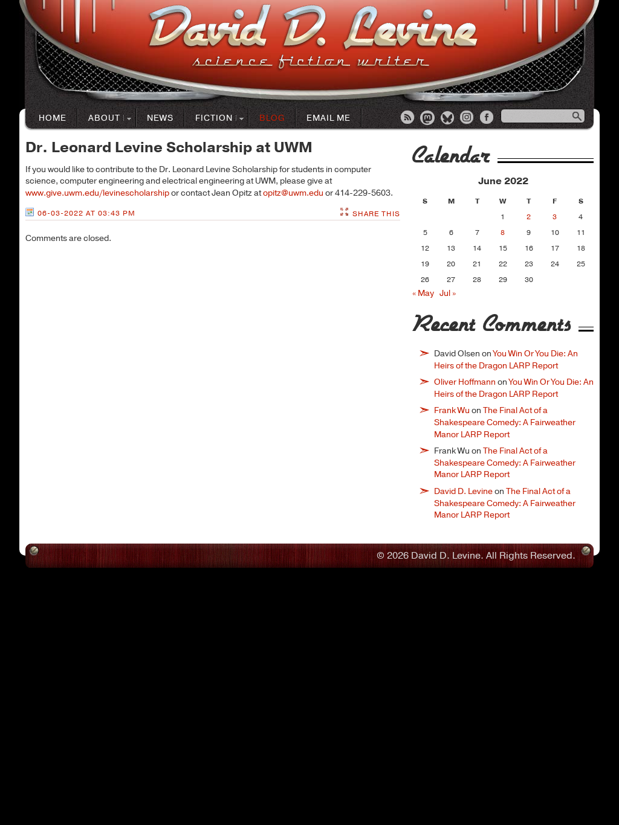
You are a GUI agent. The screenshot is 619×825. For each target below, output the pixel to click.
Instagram (468, 118)
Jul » (447, 293)
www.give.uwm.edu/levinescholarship (97, 193)
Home (52, 118)
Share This (376, 213)
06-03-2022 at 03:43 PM (86, 213)
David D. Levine (463, 491)
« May (423, 293)
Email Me (328, 118)
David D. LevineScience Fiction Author (312, 37)
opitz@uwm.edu (293, 193)
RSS (408, 118)
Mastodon (428, 118)
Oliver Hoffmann (465, 382)
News (160, 118)
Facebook (488, 118)
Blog (272, 118)
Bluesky (448, 118)
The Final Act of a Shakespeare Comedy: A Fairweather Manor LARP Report (504, 422)
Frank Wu (452, 410)
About (99, 118)
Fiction (209, 118)
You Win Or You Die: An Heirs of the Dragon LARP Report (506, 359)
